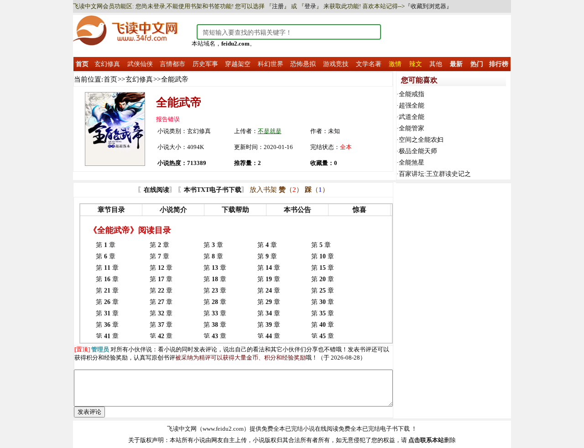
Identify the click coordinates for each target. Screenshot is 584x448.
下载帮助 (235, 209)
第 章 (105, 245)
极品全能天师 (418, 151)
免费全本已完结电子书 (368, 428)
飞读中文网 (182, 428)
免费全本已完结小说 (288, 428)
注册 (278, 6)
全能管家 (411, 128)
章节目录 (111, 209)
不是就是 (270, 131)
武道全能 (411, 116)
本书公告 (297, 209)
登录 (310, 6)
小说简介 (173, 209)
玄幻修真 (139, 79)
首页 (110, 79)
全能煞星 (411, 162)
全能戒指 (411, 94)
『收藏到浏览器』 (428, 6)
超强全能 (411, 105)
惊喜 (359, 209)
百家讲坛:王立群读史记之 (435, 173)
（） (291, 189)
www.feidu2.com (223, 428)
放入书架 (263, 189)
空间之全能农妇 (421, 139)
